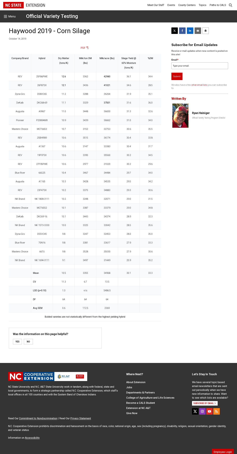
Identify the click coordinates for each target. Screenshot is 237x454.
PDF (83, 47)
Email (174, 59)
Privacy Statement (80, 418)
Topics (202, 5)
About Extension (135, 382)
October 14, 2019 (17, 38)
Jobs (129, 387)
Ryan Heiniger (201, 113)
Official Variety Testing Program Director (208, 118)
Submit (177, 76)
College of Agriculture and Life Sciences (150, 397)
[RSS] (216, 411)
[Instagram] (202, 411)
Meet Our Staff (155, 5)
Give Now (131, 413)
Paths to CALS (218, 5)
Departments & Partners (140, 392)
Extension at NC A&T (138, 408)
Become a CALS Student (140, 402)
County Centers (187, 5)
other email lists (199, 85)
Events (171, 5)
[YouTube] (209, 411)
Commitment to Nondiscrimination (38, 418)
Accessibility (32, 437)
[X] (195, 411)
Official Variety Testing (52, 16)
